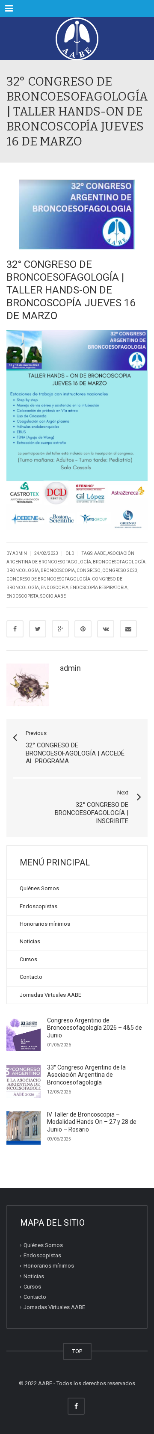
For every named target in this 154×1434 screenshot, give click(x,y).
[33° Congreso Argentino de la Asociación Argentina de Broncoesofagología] (23, 1081)
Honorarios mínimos (45, 924)
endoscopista (22, 596)
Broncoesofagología (119, 562)
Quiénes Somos (39, 888)
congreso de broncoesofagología (48, 579)
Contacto (31, 977)
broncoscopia (58, 570)
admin (70, 668)
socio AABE (53, 596)
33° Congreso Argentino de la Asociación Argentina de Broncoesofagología (86, 1075)
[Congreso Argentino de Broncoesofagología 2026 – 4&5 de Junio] (23, 1034)
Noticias (30, 941)
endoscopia (54, 587)
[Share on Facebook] (15, 628)
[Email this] (128, 628)
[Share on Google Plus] (60, 628)
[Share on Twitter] (37, 628)
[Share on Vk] (105, 628)
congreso (89, 570)
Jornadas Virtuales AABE (50, 995)
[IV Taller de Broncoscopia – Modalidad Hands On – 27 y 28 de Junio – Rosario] (23, 1128)
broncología (22, 570)
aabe (100, 553)
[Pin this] (83, 628)
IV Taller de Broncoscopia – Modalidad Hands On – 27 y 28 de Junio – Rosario (91, 1122)
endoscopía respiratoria (98, 587)
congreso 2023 (119, 570)
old (69, 553)
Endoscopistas (38, 906)
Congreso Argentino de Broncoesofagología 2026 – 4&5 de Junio (94, 1028)
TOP (77, 1351)
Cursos (28, 959)
